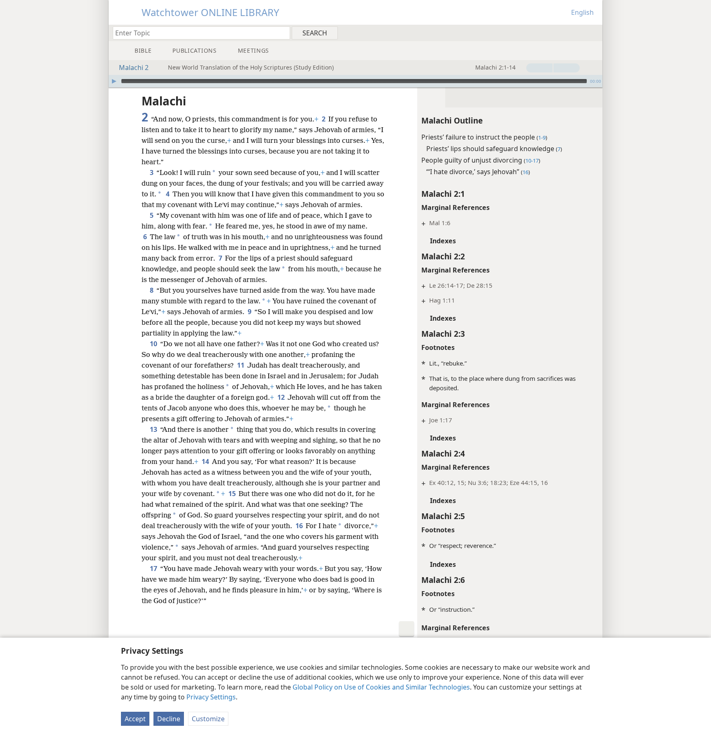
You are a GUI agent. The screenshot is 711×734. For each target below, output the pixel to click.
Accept (135, 718)
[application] (355, 81)
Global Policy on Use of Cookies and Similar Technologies (381, 687)
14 (206, 461)
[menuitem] (593, 32)
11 (241, 365)
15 (232, 493)
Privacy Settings (211, 696)
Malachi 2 (134, 67)
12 (281, 397)
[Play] (114, 81)
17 (154, 568)
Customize (208, 718)
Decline (168, 718)
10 (154, 343)
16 (299, 525)
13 (154, 429)
